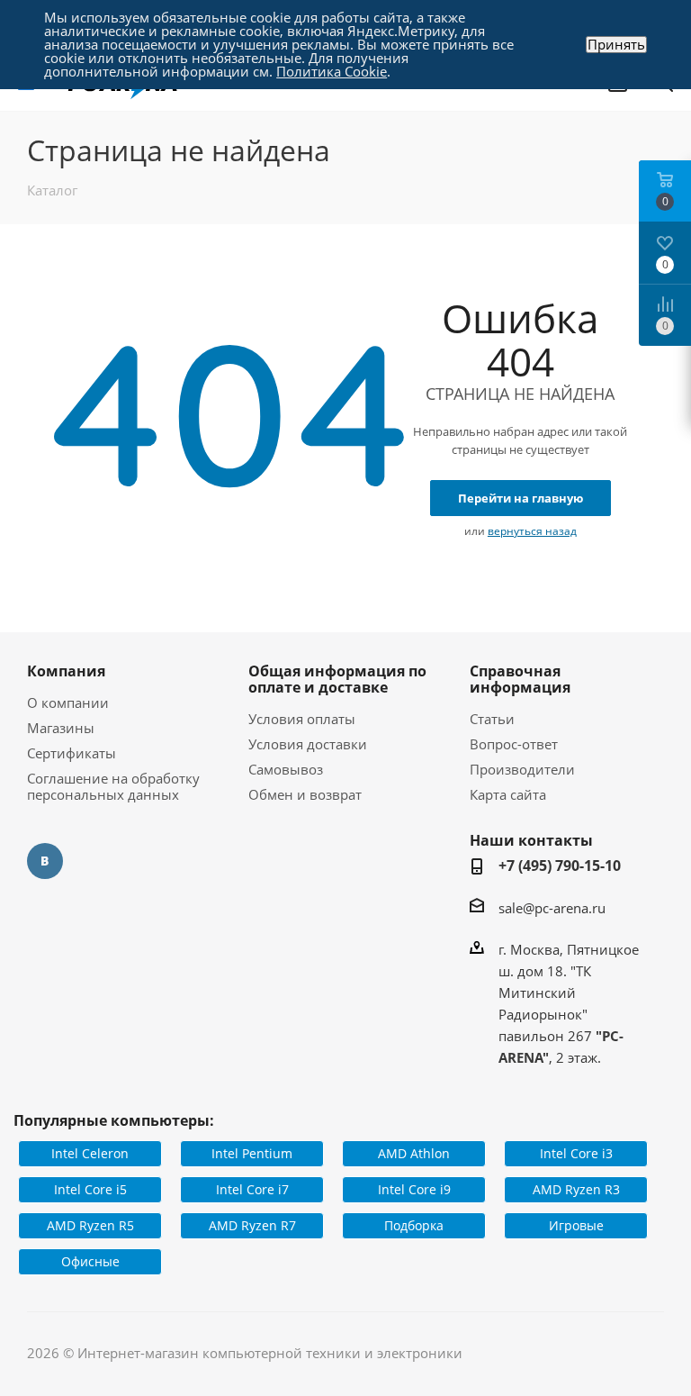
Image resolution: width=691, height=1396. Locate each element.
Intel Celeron (90, 1153)
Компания (66, 671)
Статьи (492, 719)
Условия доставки (307, 744)
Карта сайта (508, 794)
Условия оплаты (301, 719)
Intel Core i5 (90, 1189)
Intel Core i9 (414, 1189)
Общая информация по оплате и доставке (337, 679)
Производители (522, 769)
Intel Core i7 (252, 1189)
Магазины (60, 728)
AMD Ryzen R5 (90, 1225)
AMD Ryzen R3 (576, 1189)
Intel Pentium (251, 1153)
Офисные (90, 1261)
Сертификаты (71, 753)
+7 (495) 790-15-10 (559, 865)
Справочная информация (520, 679)
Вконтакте (45, 861)
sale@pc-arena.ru (552, 908)
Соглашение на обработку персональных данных (113, 786)
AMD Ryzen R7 (252, 1225)
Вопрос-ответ (514, 744)
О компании (68, 702)
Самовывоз (285, 769)
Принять (616, 44)
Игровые (576, 1225)
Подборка (414, 1225)
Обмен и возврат (305, 794)
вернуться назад (532, 531)
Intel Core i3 (576, 1153)
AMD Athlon (414, 1153)
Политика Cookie (331, 71)
